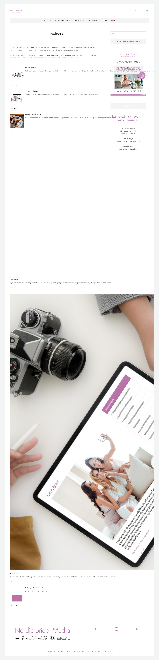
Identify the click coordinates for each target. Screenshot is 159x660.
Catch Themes (109, 651)
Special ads (14, 573)
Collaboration (79, 20)
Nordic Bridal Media (66, 651)
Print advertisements (33, 114)
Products (47, 20)
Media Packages (31, 68)
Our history (93, 20)
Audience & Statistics (62, 20)
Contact (104, 20)
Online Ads (14, 279)
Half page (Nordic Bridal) (34, 588)
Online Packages (31, 91)
